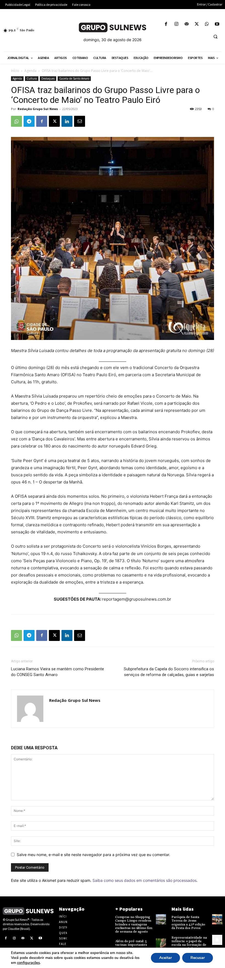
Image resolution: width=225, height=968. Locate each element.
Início (15, 70)
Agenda (30, 70)
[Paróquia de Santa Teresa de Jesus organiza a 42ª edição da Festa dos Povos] (217, 919)
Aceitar (165, 957)
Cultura (32, 78)
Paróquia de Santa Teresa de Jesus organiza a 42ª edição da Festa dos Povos (188, 922)
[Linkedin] (66, 121)
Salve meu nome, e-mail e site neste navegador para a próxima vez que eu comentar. (93, 854)
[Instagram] (176, 24)
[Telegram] (29, 121)
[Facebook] (166, 24)
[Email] (79, 121)
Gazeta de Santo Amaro (74, 78)
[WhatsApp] (207, 24)
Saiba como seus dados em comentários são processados (144, 880)
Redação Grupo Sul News (38, 109)
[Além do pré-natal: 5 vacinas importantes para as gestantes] (161, 943)
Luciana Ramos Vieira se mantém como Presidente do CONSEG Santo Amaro (57, 671)
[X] (196, 24)
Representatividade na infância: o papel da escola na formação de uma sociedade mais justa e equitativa (189, 945)
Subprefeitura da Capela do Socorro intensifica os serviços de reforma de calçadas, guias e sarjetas (169, 671)
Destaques (48, 78)
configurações (28, 962)
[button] (215, 36)
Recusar (197, 957)
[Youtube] (217, 24)
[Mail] (186, 24)
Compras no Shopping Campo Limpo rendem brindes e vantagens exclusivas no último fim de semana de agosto (133, 924)
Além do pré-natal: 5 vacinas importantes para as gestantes (131, 944)
